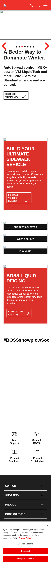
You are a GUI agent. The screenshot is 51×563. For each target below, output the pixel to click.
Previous (4, 46)
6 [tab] (30, 46)
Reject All (25, 551)
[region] (25, 542)
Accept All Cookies (25, 558)
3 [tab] (22, 46)
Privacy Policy (25, 538)
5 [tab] (27, 46)
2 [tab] (19, 46)
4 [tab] (25, 46)
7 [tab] (33, 46)
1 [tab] (16, 46)
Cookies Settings (25, 544)
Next (46, 46)
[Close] (47, 525)
